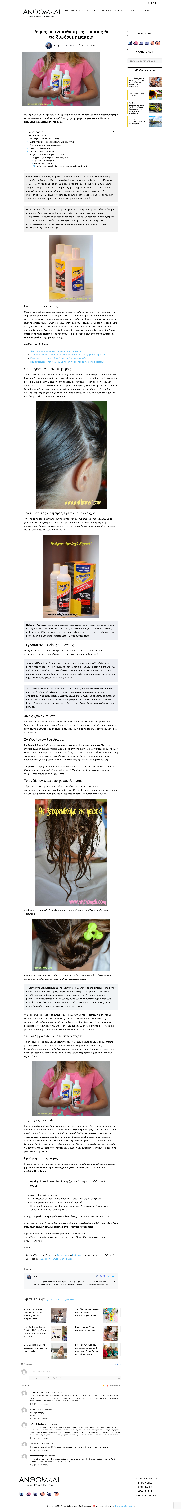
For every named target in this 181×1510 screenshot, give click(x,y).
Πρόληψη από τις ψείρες (44, 163)
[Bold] (30, 1378)
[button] (62, 21)
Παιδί (81, 45)
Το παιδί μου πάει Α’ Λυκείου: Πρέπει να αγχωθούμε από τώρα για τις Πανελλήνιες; (136, 82)
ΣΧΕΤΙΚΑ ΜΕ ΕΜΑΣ (147, 1478)
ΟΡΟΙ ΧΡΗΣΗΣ (145, 1491)
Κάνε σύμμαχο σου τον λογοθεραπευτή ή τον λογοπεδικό (59, 358)
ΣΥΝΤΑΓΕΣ (135, 11)
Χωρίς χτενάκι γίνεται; (39, 148)
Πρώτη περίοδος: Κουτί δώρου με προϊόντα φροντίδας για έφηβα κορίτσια (67, 362)
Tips (87, 45)
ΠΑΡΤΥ (116, 11)
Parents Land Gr (36, 1444)
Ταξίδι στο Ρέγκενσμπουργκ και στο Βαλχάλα (137, 121)
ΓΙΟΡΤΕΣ (105, 11)
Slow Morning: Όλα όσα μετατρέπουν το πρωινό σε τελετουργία (36, 1348)
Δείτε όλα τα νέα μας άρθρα (62, 1300)
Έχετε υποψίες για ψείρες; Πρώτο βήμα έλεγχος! (52, 142)
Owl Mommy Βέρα (37, 1456)
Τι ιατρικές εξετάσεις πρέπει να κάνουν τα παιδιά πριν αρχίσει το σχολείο (67, 354)
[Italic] (33, 1378)
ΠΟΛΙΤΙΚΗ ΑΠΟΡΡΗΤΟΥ (150, 1495)
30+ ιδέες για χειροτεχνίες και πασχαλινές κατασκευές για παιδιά (87, 1312)
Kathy (56, 45)
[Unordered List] (45, 1378)
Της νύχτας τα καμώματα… (45, 160)
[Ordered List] (42, 1378)
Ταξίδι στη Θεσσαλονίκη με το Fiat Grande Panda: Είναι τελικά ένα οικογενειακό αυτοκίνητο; (136, 108)
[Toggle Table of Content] (112, 132)
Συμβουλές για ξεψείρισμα (41, 151)
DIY (125, 11)
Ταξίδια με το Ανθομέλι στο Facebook (57, 1259)
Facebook (62, 1255)
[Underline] (36, 1378)
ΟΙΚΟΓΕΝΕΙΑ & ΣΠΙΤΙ (78, 11)
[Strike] (39, 1378)
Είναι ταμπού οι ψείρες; (40, 135)
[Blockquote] (48, 1378)
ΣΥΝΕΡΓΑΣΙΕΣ (145, 1487)
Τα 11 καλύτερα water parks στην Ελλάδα (137, 95)
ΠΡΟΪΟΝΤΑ (93, 45)
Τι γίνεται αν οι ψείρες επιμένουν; (45, 145)
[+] (60, 1377)
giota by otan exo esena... (40, 1392)
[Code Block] (51, 1378)
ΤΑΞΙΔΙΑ (147, 11)
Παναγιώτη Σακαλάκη (124, 1506)
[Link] (54, 1378)
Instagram (77, 1255)
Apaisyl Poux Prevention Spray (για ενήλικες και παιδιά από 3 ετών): (62, 166)
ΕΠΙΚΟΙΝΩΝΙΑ (145, 1483)
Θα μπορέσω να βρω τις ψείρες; (44, 139)
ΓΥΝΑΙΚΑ (94, 11)
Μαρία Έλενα (35, 1409)
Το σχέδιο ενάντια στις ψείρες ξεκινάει (47, 154)
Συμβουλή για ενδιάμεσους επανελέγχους (50, 158)
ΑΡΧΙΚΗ (66, 11)
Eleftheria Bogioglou (38, 1424)
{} (57, 1377)
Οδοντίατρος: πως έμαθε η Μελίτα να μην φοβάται (55, 351)
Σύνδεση (117, 1364)
